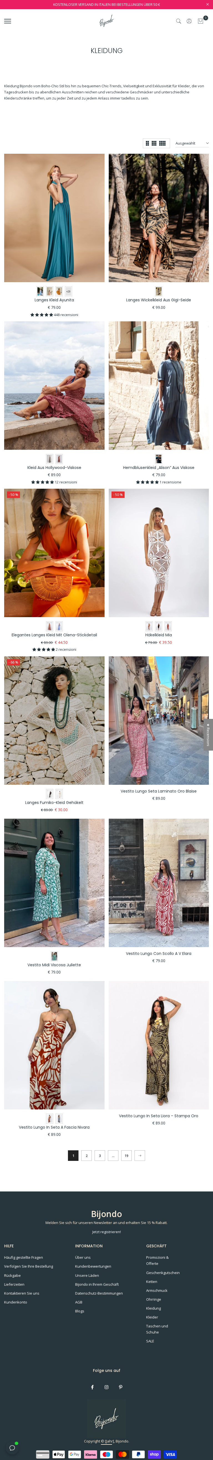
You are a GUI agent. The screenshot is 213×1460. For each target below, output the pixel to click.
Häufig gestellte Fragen (23, 1257)
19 (126, 1155)
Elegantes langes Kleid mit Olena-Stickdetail (54, 635)
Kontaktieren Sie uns (21, 1293)
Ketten (151, 1281)
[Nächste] (140, 1155)
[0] (200, 21)
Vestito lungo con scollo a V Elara (158, 953)
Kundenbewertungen (93, 1266)
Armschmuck (157, 1290)
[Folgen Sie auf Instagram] (106, 1387)
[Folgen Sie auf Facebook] (92, 1387)
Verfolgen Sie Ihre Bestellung (28, 1266)
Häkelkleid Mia (158, 635)
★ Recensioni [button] (208, 734)
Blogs (79, 1310)
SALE (150, 1341)
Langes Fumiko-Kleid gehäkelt (54, 802)
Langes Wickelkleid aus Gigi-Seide (158, 300)
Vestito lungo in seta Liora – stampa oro (158, 1116)
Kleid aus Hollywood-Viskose (54, 467)
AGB (78, 1302)
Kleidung (153, 1308)
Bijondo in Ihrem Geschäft (97, 1284)
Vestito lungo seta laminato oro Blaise (159, 791)
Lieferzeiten (14, 1284)
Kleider (152, 1317)
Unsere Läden (87, 1275)
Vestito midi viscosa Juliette (54, 965)
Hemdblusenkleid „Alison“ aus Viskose (158, 467)
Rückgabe (12, 1275)
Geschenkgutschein (163, 1272)
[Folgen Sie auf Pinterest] (120, 1387)
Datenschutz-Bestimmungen (99, 1293)
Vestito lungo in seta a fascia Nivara (54, 1127)
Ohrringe (153, 1299)
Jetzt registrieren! (106, 1231)
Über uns (83, 1257)
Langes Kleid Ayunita (54, 300)
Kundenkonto (15, 1302)
